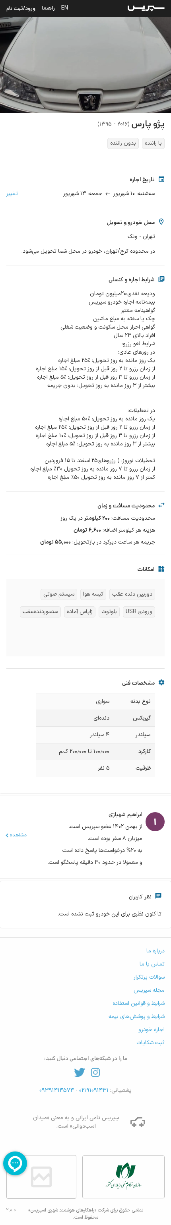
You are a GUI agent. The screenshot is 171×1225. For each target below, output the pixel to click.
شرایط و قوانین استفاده (139, 1003)
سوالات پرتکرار (149, 977)
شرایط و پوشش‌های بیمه (137, 1016)
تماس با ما (152, 964)
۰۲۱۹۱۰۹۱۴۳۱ (93, 1090)
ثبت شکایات (150, 1043)
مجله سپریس (149, 990)
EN (64, 8)
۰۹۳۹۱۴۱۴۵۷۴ (57, 1090)
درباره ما (155, 951)
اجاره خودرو (151, 1030)
